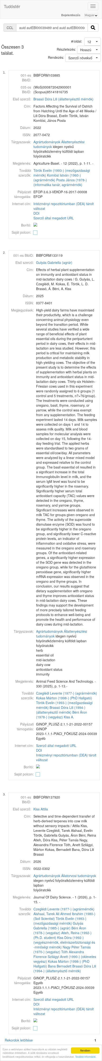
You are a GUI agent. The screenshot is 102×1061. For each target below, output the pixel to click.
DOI (36, 213)
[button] (92, 42)
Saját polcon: (21, 232)
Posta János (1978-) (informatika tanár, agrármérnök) (60, 182)
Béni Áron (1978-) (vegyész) (61, 714)
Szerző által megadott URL (53, 218)
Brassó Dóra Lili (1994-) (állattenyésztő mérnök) (60, 710)
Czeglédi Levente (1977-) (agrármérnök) (66, 693)
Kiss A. (69, 717)
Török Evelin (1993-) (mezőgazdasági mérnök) (59, 921)
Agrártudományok (46, 141)
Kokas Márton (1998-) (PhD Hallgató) (64, 698)
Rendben (85, 1050)
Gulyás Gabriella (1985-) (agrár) (58, 925)
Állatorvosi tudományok (78, 875)
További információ (85, 1056)
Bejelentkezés (70, 15)
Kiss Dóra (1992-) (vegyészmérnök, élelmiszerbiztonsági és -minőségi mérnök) (64, 942)
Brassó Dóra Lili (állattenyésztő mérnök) (63, 99)
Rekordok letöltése (19, 1040)
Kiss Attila (40, 809)
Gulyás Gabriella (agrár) (54, 262)
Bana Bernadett (59, 966)
